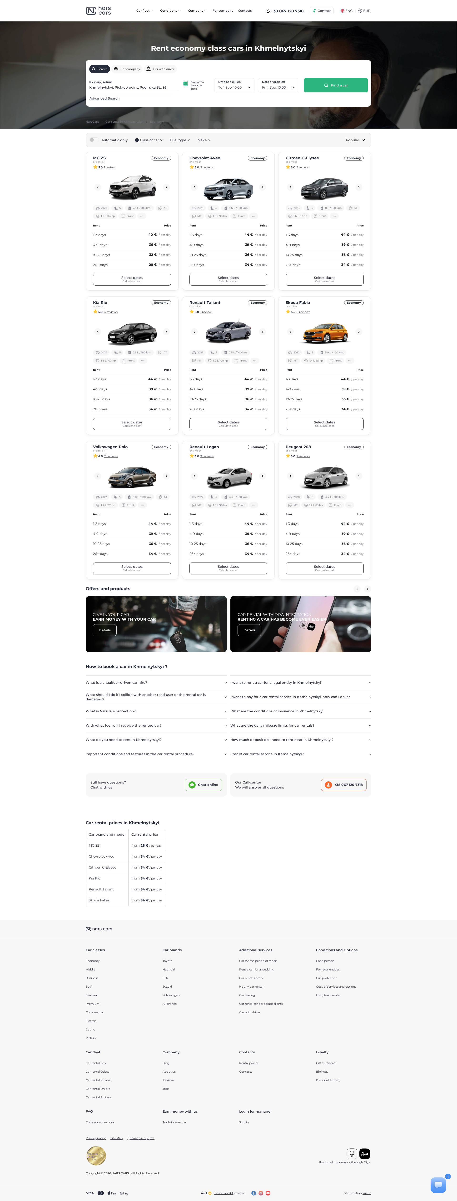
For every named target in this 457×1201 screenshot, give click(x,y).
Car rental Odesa (97, 1071)
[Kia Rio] (132, 332)
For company (223, 10)
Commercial (95, 1012)
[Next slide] (166, 187)
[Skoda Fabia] (324, 332)
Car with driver (249, 1012)
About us (169, 1071)
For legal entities (328, 969)
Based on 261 (229, 1193)
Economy (93, 961)
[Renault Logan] (228, 476)
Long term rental (328, 995)
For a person (325, 961)
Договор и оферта (140, 1138)
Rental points (248, 1063)
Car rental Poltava (98, 1097)
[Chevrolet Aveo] (228, 187)
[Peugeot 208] (324, 476)
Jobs (166, 1088)
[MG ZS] (132, 187)
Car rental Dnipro (98, 1088)
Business (92, 978)
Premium (92, 1003)
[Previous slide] (97, 187)
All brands (170, 1003)
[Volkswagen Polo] (132, 476)
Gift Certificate (326, 1063)
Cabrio (90, 1029)
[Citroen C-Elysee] (324, 187)
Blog (166, 1063)
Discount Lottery (328, 1080)
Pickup (91, 1038)
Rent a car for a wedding (256, 969)
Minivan (91, 995)
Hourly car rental (251, 986)
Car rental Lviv (96, 1063)
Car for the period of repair (258, 961)
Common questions (100, 1122)
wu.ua (367, 1193)
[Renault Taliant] (228, 332)
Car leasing (247, 995)
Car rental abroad (251, 978)
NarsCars (92, 121)
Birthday (322, 1071)
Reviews (168, 1080)
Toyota (167, 961)
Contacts (245, 10)
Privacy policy (96, 1138)
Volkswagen (171, 995)
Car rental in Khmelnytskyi (124, 121)
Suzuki (167, 986)
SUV (89, 986)
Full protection (326, 978)
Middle (90, 969)
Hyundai (169, 969)
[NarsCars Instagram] (260, 1193)
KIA (165, 978)
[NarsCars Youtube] (268, 1193)
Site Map (116, 1138)
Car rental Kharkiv (98, 1080)
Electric (91, 1021)
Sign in (244, 1122)
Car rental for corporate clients (261, 1003)
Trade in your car (174, 1122)
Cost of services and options (336, 986)
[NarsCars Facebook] (253, 1193)
